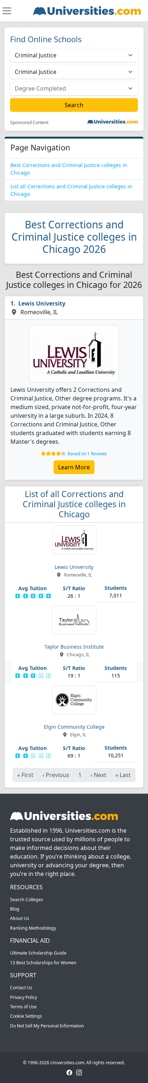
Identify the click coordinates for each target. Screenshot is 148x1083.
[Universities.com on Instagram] (79, 1072)
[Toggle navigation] (6, 10)
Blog (14, 909)
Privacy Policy (23, 997)
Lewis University (41, 303)
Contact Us (21, 988)
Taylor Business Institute (74, 646)
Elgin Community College (74, 726)
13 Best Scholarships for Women (43, 963)
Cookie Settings (26, 1016)
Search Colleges (26, 899)
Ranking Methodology (33, 928)
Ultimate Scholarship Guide (38, 953)
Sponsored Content (29, 122)
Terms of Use (23, 1007)
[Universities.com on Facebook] (69, 1072)
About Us (19, 918)
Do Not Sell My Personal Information (47, 1026)
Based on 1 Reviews (87, 454)
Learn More (74, 467)
